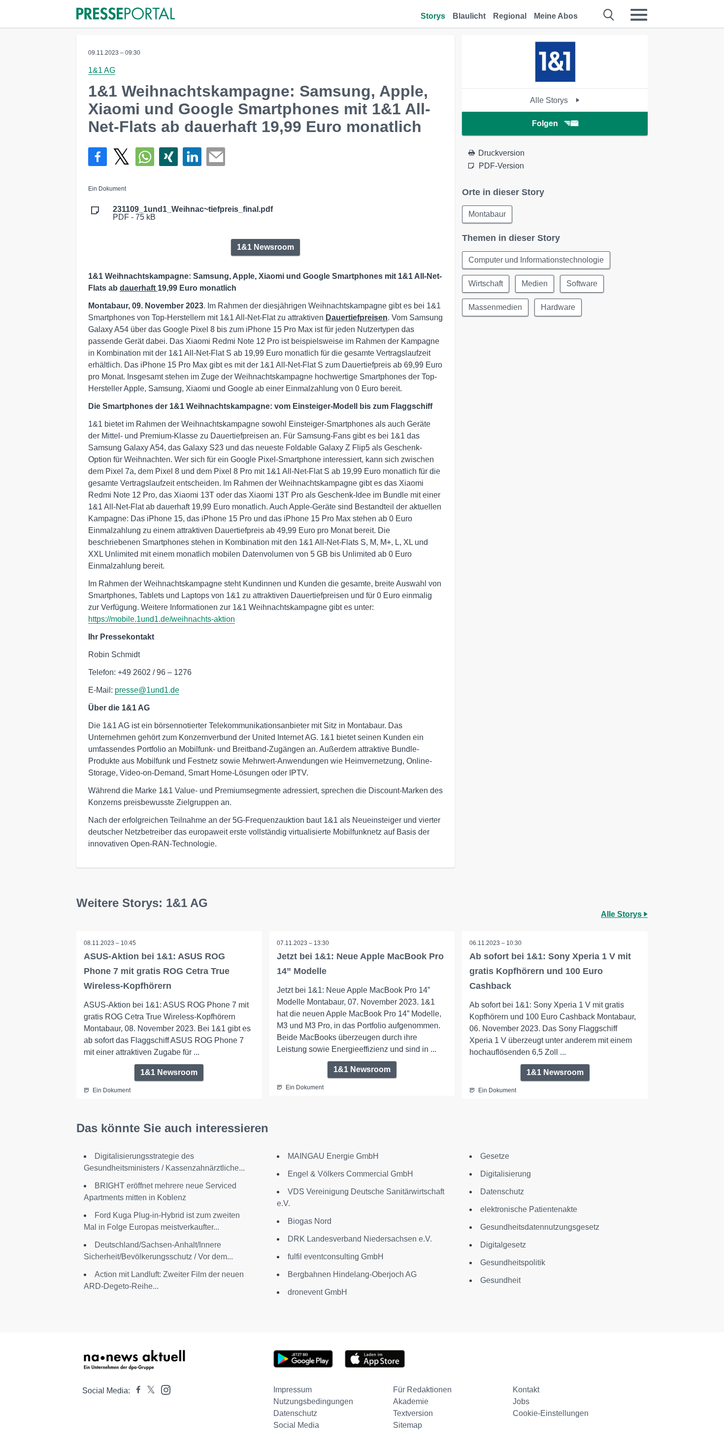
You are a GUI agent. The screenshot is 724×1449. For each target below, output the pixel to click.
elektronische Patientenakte (528, 1209)
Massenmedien (495, 307)
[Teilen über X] (121, 156)
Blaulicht (469, 16)
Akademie (410, 1401)
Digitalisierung (505, 1174)
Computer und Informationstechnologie (536, 260)
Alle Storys (550, 100)
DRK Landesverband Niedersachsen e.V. (360, 1239)
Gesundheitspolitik (512, 1262)
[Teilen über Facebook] (97, 156)
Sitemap (407, 1425)
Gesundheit (500, 1280)
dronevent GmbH (317, 1292)
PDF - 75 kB (193, 213)
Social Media (296, 1425)
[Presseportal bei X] (148, 1390)
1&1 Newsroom (265, 247)
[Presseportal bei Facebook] (135, 1390)
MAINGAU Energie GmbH (333, 1156)
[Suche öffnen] (609, 15)
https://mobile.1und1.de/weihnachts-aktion (161, 619)
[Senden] (215, 156)
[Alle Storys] (555, 79)
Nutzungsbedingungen (313, 1401)
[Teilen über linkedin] (192, 156)
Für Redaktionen (422, 1389)
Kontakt (526, 1389)
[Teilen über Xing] (168, 156)
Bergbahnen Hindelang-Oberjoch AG (352, 1274)
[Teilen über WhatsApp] (144, 156)
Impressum (292, 1389)
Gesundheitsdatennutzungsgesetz (539, 1227)
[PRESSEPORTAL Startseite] (125, 14)
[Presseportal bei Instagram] (162, 1389)
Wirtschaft (485, 283)
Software (581, 283)
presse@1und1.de (147, 690)
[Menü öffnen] (639, 15)
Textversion (413, 1413)
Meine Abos (556, 16)
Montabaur (487, 214)
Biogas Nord (309, 1221)
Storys (433, 16)
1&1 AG (101, 70)
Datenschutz (502, 1191)
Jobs (521, 1401)
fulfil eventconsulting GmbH (336, 1256)
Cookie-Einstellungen (551, 1413)
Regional (510, 16)
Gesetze (494, 1156)
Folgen (545, 123)
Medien (535, 283)
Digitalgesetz (503, 1245)
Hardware (558, 307)
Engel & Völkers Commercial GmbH (350, 1174)
